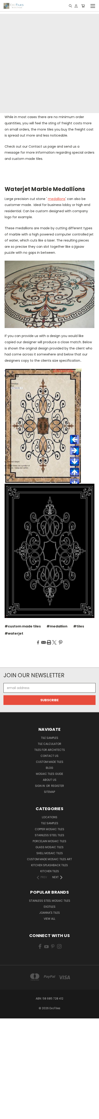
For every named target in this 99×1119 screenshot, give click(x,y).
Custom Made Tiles (49, 762)
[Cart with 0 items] (83, 6)
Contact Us (49, 756)
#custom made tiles (23, 626)
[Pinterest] (60, 642)
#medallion (57, 626)
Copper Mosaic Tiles (49, 829)
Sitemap (49, 792)
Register (57, 786)
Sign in (40, 786)
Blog (49, 768)
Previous (7, 1114)
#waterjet (14, 633)
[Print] (49, 642)
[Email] (43, 642)
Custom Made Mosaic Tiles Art (49, 859)
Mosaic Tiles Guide (49, 774)
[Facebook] (38, 642)
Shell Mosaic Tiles (49, 853)
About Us (49, 780)
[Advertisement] (49, 63)
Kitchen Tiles (49, 871)
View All (49, 919)
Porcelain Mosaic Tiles (49, 841)
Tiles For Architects (49, 750)
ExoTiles (49, 907)
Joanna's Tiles (49, 913)
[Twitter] (54, 642)
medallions (56, 199)
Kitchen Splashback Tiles (49, 865)
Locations (49, 817)
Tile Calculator (49, 744)
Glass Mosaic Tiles (49, 847)
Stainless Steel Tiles (49, 835)
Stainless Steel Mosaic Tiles (49, 901)
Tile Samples (49, 738)
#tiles (78, 626)
